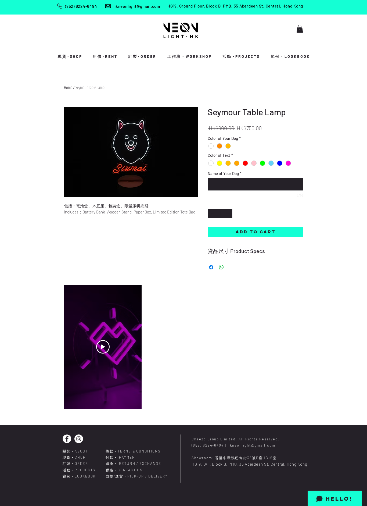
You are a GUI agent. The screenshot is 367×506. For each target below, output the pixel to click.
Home (68, 87)
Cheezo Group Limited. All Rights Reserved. (235, 439)
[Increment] (228, 213)
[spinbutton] (220, 213)
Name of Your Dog (225, 173)
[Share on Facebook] (211, 267)
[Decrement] (211, 213)
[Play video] (103, 347)
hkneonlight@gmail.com (136, 6)
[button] (299, 29)
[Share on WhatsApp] (221, 267)
